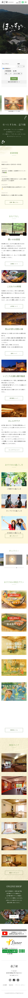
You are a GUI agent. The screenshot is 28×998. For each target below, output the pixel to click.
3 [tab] (7, 567)
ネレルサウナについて (14, 450)
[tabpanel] (14, 559)
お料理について (14, 306)
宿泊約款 (11, 985)
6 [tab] (11, 567)
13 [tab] (20, 567)
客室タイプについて (14, 872)
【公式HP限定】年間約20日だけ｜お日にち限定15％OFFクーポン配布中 (13, 179)
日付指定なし (7, 68)
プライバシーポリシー (20, 985)
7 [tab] (12, 567)
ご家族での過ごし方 (14, 489)
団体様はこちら (14, 730)
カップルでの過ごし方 (14, 511)
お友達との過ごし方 (14, 533)
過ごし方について (14, 536)
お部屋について (14, 263)
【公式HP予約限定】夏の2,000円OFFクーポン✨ (13, 188)
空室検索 (14, 78)
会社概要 (5, 985)
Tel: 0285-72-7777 (14, 975)
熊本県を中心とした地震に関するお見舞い (12, 195)
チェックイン (5, 64)
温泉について (14, 353)
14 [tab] (21, 567)
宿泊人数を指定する (13, 82)
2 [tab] (6, 567)
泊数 (18, 64)
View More (14, 916)
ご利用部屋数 (7, 71)
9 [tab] (15, 567)
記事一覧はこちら (14, 202)
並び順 (14, 71)
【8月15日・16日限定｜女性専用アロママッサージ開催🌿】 (13, 171)
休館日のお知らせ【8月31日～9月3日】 (11, 164)
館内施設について (14, 398)
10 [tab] (16, 567)
